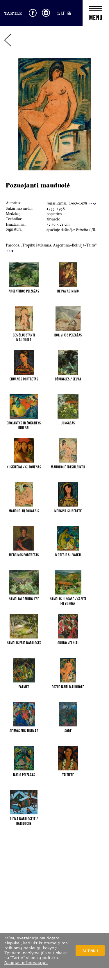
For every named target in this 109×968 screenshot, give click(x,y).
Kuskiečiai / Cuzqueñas (24, 467)
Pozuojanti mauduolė (68, 686)
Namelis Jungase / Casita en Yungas (68, 601)
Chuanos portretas (24, 379)
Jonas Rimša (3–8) (68, 204)
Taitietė (68, 774)
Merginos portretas (24, 555)
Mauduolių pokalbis (24, 511)
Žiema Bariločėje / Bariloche (24, 821)
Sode (68, 730)
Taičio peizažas (24, 774)
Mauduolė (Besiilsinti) (68, 467)
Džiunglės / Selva (68, 379)
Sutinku (90, 950)
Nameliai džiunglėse (24, 599)
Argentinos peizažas (24, 291)
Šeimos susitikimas (24, 730)
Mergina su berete (68, 511)
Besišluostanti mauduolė (24, 337)
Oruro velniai (68, 643)
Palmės (24, 686)
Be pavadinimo (68, 291)
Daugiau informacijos (26, 962)
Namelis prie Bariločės (24, 643)
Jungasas (68, 423)
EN (69, 13)
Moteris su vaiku (68, 555)
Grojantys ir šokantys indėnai (24, 425)
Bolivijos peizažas (68, 335)
